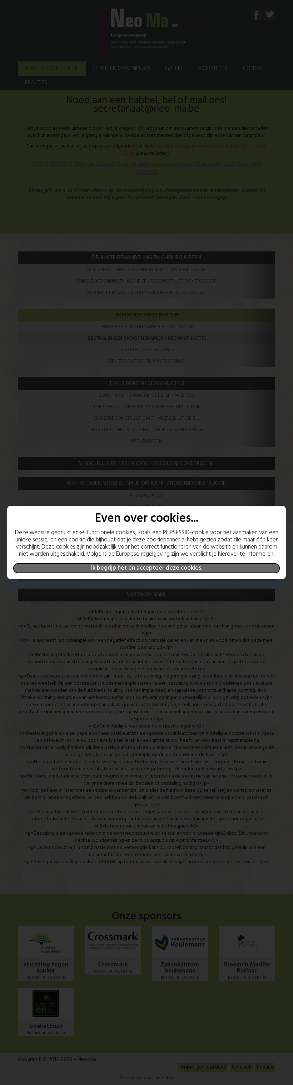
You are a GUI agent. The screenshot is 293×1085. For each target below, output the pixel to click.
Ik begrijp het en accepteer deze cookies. (146, 568)
